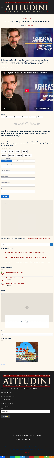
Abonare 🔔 (6, 416)
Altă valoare (28, 155)
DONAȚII (31, 436)
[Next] (50, 310)
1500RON (19, 155)
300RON (4, 155)
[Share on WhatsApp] (15, 123)
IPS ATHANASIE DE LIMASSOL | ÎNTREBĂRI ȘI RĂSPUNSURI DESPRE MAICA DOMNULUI (27, 262)
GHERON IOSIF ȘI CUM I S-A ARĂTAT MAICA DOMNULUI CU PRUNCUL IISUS (24, 252)
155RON (24, 151)
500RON (11, 155)
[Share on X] (22, 123)
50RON (17, 151)
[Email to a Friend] (28, 123)
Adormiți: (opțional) (5, 170)
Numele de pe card (5, 182)
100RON (4, 151)
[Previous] (4, 310)
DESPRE (26, 436)
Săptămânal (18, 161)
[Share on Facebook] (19, 123)
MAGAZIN (16, 436)
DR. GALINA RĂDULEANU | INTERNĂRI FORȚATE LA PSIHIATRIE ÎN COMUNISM (25, 257)
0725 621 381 (10, 403)
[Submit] (51, 244)
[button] (2, 7)
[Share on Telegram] (38, 123)
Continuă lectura (27, 452)
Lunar (29, 161)
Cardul (2, 188)
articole (25, 18)
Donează (5, 196)
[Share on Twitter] (25, 123)
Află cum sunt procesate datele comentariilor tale (38, 238)
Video (29, 18)
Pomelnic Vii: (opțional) (6, 164)
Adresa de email (4, 176)
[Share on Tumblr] (34, 123)
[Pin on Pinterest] (31, 123)
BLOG (21, 436)
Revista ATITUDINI (24, 440)
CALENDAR (38, 436)
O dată (6, 161)
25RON (11, 151)
